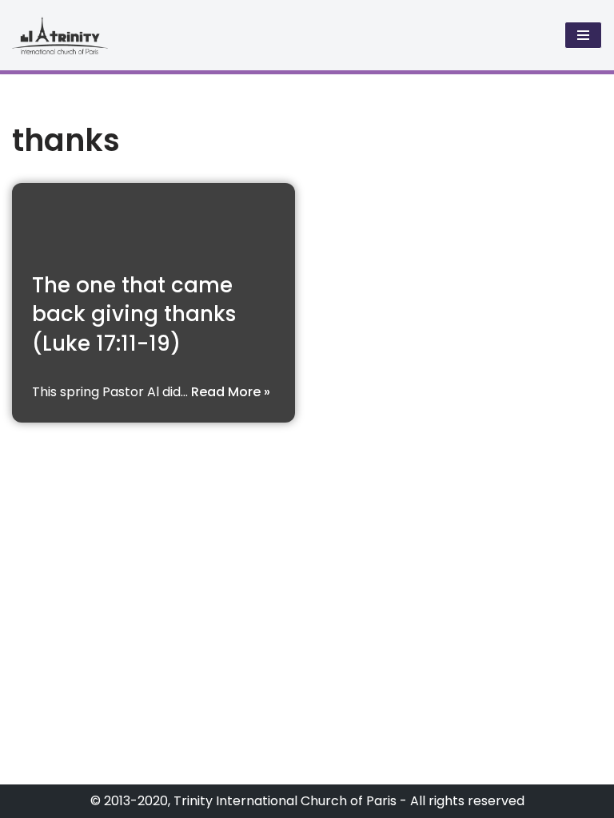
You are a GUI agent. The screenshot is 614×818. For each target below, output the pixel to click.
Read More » (230, 392)
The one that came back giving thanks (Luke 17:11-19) (134, 314)
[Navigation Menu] (583, 35)
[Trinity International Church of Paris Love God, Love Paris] (60, 35)
